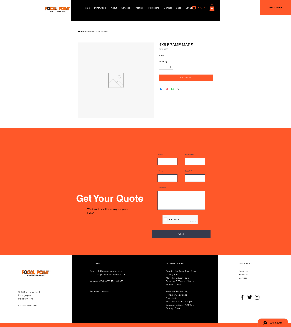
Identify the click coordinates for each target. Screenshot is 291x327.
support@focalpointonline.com (111, 274)
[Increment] (171, 67)
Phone (160, 171)
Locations (243, 271)
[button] (212, 7)
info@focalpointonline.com (109, 271)
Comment (162, 187)
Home (81, 31)
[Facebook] (242, 297)
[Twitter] (249, 297)
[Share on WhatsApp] (172, 89)
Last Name (189, 154)
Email (187, 171)
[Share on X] (178, 89)
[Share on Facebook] (161, 89)
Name (160, 154)
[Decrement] (161, 67)
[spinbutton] (166, 67)
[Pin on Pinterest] (167, 89)
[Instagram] (257, 297)
